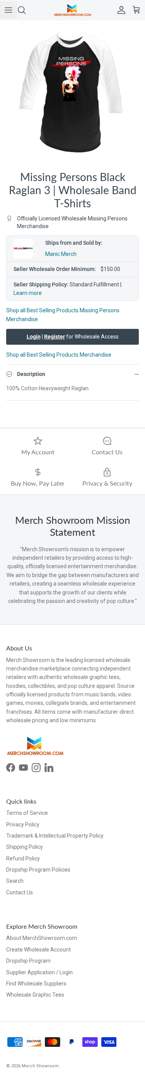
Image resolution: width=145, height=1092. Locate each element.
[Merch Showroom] (72, 10)
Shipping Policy (24, 847)
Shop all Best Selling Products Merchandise (58, 355)
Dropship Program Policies (38, 870)
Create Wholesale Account (38, 949)
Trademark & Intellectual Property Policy (55, 836)
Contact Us (19, 892)
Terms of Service (27, 813)
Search (15, 881)
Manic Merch (61, 254)
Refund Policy (23, 858)
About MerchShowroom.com (41, 938)
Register (54, 337)
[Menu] (8, 10)
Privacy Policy (22, 824)
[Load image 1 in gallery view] (72, 92)
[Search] (25, 10)
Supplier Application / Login (39, 972)
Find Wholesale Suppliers (36, 983)
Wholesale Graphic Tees (35, 995)
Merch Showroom (40, 1065)
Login (34, 337)
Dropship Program (28, 961)
